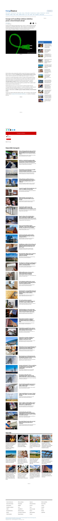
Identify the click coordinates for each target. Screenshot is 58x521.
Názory (7, 512)
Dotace (31, 510)
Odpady (11, 14)
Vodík (34, 14)
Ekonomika (47, 13)
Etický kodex (14, 517)
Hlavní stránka (8, 13)
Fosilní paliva (8, 14)
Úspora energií (42, 14)
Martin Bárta (8, 23)
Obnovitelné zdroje (33, 13)
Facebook (25, 517)
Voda (28, 14)
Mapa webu (34, 517)
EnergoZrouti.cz (8, 16)
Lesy (26, 14)
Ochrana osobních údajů (20, 517)
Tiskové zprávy (9, 514)
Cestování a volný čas (22, 512)
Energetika (38, 13)
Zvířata (17, 14)
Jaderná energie (21, 510)
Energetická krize (9, 510)
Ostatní (14, 14)
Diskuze (9, 137)
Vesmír (31, 514)
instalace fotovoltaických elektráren (18, 94)
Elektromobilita (27, 13)
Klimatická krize (42, 13)
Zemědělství (37, 14)
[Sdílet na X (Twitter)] (35, 23)
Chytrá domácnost (13, 13)
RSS (31, 517)
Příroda (42, 510)
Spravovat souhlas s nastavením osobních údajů (13, 518)
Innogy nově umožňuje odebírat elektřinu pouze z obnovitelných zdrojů (25, 16)
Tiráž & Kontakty (8, 517)
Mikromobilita (32, 512)
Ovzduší (31, 14)
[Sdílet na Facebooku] (33, 23)
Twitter (29, 517)
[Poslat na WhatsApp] (30, 23)
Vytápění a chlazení (22, 14)
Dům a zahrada (19, 13)
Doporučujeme (20, 514)
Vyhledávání (50, 11)
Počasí (42, 509)
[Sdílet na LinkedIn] (14, 130)
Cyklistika (43, 512)
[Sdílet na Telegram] (12, 130)
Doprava (23, 13)
